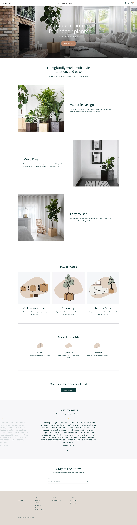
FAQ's (36, 507)
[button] (68, 43)
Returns (37, 502)
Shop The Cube (62, 3)
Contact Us (72, 3)
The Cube (20, 500)
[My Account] (128, 3)
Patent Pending (56, 500)
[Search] (125, 3)
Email (49, 478)
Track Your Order (39, 510)
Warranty (37, 500)
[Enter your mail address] (87, 481)
